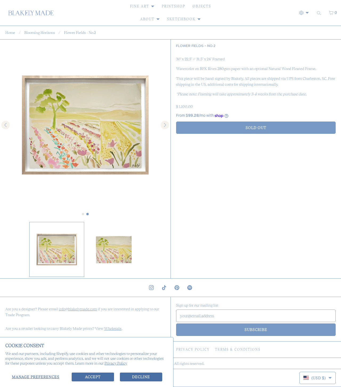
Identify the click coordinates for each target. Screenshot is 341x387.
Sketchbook (181, 19)
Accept (93, 377)
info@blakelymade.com (78, 309)
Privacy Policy (115, 363)
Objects (202, 6)
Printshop (173, 6)
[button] (56, 249)
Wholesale (112, 328)
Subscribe (256, 329)
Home (10, 32)
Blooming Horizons (39, 32)
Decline (141, 377)
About (147, 19)
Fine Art (139, 6)
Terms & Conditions (238, 349)
